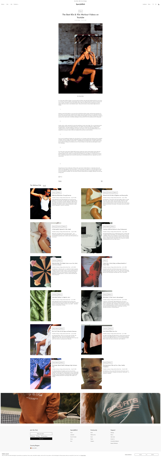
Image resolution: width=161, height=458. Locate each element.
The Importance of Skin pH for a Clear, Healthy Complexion (114, 366)
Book (71, 441)
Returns (112, 434)
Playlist (92, 439)
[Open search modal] (153, 4)
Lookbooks (72, 434)
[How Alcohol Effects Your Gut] (96, 339)
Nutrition (110, 192)
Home (71, 432)
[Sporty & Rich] (80, 4)
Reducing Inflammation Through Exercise (61, 195)
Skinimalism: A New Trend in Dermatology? (113, 297)
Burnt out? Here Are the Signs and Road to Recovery (64, 331)
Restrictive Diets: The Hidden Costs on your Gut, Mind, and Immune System (65, 264)
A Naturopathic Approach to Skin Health (61, 229)
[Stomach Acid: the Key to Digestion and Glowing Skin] (96, 203)
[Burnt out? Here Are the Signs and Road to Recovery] (45, 339)
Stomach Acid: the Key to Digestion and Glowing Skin (115, 195)
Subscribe (41, 438)
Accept (140, 454)
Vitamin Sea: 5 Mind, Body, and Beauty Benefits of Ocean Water (114, 264)
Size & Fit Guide (73, 436)
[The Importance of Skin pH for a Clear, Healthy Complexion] (96, 373)
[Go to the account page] (156, 4)
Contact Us (113, 439)
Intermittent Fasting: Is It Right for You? (61, 297)
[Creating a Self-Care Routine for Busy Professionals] (96, 237)
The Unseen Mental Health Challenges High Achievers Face (64, 366)
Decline (152, 454)
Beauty (105, 192)
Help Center (113, 436)
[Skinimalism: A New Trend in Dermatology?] (96, 305)
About (92, 432)
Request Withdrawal (114, 443)
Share (61, 176)
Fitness (80, 11)
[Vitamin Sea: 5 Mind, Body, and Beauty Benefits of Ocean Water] (96, 271)
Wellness (59, 192)
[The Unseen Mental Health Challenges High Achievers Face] (45, 373)
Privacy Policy (83, 455)
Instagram (92, 441)
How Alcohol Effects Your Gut (110, 331)
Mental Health (107, 226)
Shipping (112, 432)
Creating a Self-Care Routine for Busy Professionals (115, 229)
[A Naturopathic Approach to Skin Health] (45, 237)
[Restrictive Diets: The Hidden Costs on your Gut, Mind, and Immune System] (45, 271)
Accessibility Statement (115, 441)
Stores (71, 439)
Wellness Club (93, 434)
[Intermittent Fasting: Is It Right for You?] (45, 305)
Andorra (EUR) (34, 448)
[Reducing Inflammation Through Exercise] (45, 203)
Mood (92, 436)
